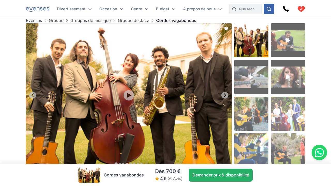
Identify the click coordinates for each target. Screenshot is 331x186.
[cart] (301, 9)
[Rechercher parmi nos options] (269, 9)
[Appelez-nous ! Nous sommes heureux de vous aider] (286, 9)
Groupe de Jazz (133, 20)
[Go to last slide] (32, 95)
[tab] (116, 163)
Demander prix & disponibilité (220, 174)
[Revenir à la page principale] (37, 9)
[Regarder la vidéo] (129, 95)
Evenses (34, 20)
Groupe (56, 20)
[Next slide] (224, 95)
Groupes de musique (90, 20)
